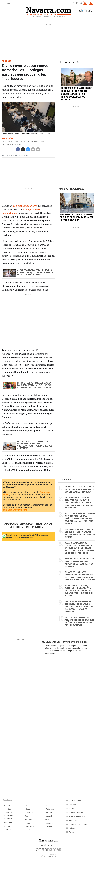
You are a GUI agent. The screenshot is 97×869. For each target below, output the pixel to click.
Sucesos (9, 812)
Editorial (8, 829)
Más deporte (50, 812)
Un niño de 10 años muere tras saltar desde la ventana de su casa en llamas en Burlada (79, 489)
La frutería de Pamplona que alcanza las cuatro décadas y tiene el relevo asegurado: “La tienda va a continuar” (34, 385)
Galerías (49, 827)
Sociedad (9, 818)
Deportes (28, 820)
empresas (10, 155)
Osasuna (28, 816)
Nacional (48, 816)
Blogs (28, 809)
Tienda (71, 832)
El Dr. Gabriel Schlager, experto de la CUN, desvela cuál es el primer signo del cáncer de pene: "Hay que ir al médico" (79, 591)
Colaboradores (31, 806)
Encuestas (29, 812)
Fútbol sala (50, 809)
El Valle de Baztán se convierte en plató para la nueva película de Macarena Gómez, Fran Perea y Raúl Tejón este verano (80, 519)
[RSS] (55, 845)
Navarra (7, 806)
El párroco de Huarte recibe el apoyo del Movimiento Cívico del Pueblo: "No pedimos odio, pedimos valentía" (76, 94)
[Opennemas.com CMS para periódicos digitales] (48, 852)
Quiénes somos (75, 801)
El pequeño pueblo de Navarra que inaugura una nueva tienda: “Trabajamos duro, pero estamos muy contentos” (34, 445)
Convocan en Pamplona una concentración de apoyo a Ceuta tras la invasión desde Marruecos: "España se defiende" (79, 607)
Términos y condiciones (74, 641)
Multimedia (49, 823)
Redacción (7, 138)
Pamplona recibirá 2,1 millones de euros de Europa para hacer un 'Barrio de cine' (77, 218)
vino (26, 155)
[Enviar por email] (33, 149)
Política (8, 809)
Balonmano (50, 806)
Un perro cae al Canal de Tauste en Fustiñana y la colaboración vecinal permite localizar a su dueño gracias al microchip (79, 503)
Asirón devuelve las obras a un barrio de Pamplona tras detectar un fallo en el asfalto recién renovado (35, 272)
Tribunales (9, 815)
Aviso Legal (73, 820)
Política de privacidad (77, 816)
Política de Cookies (76, 812)
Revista (48, 820)
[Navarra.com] (48, 10)
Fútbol (28, 823)
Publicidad (73, 809)
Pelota (28, 829)
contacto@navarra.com (15, 509)
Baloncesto (30, 826)
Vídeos (48, 830)
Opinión (7, 826)
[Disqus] (68, 691)
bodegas (19, 155)
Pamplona (8, 822)
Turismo (72, 828)
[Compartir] (18, 149)
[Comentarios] (38, 149)
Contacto (72, 805)
